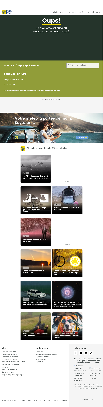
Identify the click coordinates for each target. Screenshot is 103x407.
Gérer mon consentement (11, 364)
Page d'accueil (11, 79)
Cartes (7, 84)
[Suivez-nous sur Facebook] (75, 353)
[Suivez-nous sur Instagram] (80, 353)
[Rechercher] (89, 12)
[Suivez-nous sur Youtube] (85, 353)
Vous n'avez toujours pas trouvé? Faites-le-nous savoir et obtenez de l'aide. (32, 91)
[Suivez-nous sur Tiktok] (90, 353)
